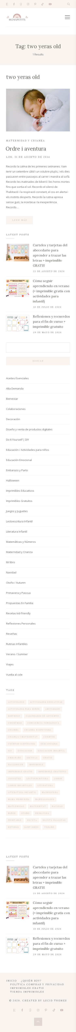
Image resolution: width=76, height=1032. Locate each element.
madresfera (50, 792)
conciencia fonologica (43, 723)
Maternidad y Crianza (25, 140)
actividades (16, 702)
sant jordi (32, 827)
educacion (25, 751)
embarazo (14, 758)
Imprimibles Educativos (20, 490)
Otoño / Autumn (16, 582)
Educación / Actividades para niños (27, 450)
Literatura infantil (22, 792)
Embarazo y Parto (17, 470)
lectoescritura (37, 778)
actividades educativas (46, 702)
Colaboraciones (16, 409)
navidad (57, 806)
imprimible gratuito (52, 771)
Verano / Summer (17, 654)
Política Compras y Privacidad (37, 984)
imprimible (36, 764)
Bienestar (12, 399)
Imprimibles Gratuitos (19, 501)
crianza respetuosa (38, 730)
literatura (45, 785)
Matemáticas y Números (21, 542)
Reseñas (11, 634)
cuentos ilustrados (21, 744)
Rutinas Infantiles (17, 644)
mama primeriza (19, 799)
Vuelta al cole (14, 674)
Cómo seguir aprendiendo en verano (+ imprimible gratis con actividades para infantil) (51, 291)
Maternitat (38, 806)
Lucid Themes (55, 1000)
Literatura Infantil (16, 531)
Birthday (14, 716)
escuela (32, 758)
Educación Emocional (19, 460)
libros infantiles (20, 785)
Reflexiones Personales (21, 623)
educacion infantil (51, 751)
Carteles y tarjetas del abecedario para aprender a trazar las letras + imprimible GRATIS (50, 255)
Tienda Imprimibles (27, 991)
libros (58, 778)
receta (32, 820)
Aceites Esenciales (17, 378)
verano (49, 827)
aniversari (52, 709)
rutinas (13, 827)
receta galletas (54, 820)
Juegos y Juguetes (17, 511)
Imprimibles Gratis (27, 988)
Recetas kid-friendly (18, 613)
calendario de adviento (42, 716)
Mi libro (10, 562)
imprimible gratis (20, 771)
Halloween (12, 480)
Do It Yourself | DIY (17, 439)
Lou (9, 157)
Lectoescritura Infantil (19, 521)
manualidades (44, 799)
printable (15, 820)
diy (10, 751)
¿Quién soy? (31, 980)
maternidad (16, 806)
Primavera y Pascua (18, 593)
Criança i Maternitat (23, 737)
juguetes (14, 778)
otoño (25, 813)
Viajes (10, 664)
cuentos (49, 737)
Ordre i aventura (26, 148)
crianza (13, 730)
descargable (49, 744)
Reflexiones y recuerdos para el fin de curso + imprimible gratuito (51, 321)
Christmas (15, 723)
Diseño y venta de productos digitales (29, 429)
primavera (42, 813)
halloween (15, 764)
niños (12, 813)
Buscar (38, 360)
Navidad (11, 572)
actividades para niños (24, 709)
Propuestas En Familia (19, 603)
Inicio (11, 980)
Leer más (19, 220)
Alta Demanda (15, 388)
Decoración (13, 419)
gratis (47, 758)
